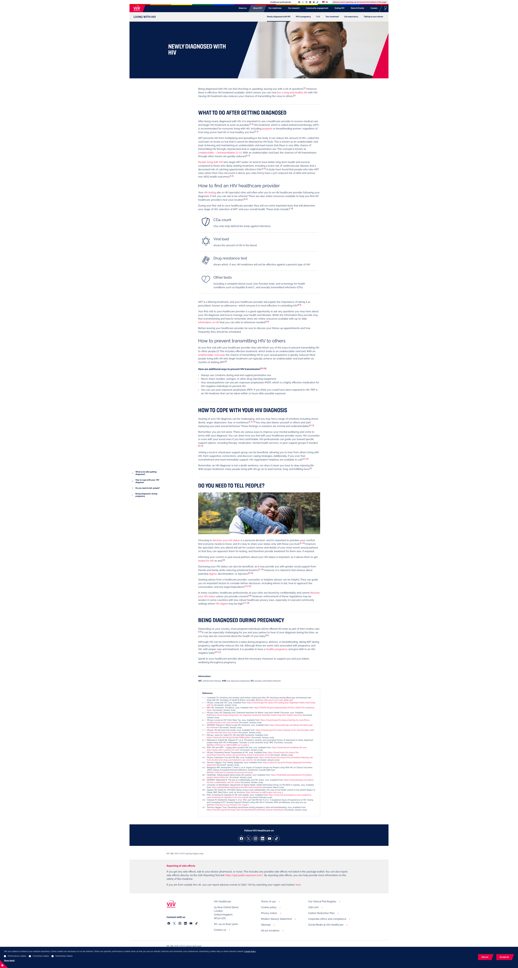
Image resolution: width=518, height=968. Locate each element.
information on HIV (208, 322)
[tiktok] (277, 839)
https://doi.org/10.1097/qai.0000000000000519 (231, 772)
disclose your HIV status (226, 540)
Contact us (220, 929)
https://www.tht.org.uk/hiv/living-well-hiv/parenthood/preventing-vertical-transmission (245, 810)
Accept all (504, 957)
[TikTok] (196, 923)
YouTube (313, 2)
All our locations (270, 930)
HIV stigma (222, 603)
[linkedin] (262, 839)
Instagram (306, 2)
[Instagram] (180, 923)
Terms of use (268, 901)
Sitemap (265, 924)
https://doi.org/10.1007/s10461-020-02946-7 (229, 805)
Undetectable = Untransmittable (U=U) (220, 152)
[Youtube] (191, 923)
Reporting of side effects (181, 865)
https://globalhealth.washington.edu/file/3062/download (237, 787)
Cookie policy (269, 907)
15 (303, 543)
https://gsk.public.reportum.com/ (244, 875)
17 (245, 603)
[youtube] (269, 839)
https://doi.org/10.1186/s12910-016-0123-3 (264, 792)
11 (262, 368)
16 (249, 586)
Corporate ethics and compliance (327, 918)
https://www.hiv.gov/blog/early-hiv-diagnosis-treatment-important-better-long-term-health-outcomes (256, 715)
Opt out (484, 957)
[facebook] (241, 839)
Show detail (9, 960)
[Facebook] (169, 923)
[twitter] (248, 839)
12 (264, 368)
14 (307, 459)
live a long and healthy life (292, 92)
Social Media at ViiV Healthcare (325, 924)
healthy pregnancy (277, 649)
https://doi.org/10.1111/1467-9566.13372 (276, 700)
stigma (213, 573)
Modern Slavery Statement (276, 918)
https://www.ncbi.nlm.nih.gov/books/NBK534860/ (229, 737)
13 (312, 425)
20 (267, 635)
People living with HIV (210, 162)
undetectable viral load (211, 354)
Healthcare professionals (280, 2)
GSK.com (313, 907)
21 (219, 652)
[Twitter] (174, 923)
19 (200, 632)
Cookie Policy (250, 951)
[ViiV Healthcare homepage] (136, 8)
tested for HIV (206, 560)
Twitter (302, 2)
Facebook (299, 2)
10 (267, 322)
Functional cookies (41, 956)
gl (326, 2)
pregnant (267, 128)
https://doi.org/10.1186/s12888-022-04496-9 (229, 745)
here (298, 884)
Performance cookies (17, 956)
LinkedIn (310, 2)
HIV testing (210, 192)
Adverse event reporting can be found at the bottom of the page (359, 2)
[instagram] (255, 839)
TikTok (317, 2)
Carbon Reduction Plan (321, 913)
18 (247, 603)
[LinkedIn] (185, 923)
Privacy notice (269, 913)
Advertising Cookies (64, 956)
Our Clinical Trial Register (322, 901)
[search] (385, 8)
